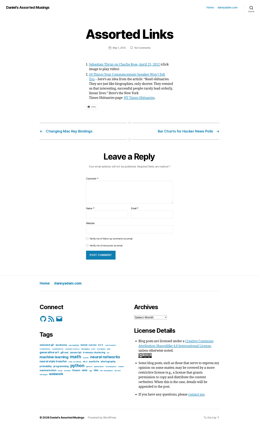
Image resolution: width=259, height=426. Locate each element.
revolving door (110, 367)
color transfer (110, 345)
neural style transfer (53, 361)
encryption (101, 349)
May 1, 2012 (119, 47)
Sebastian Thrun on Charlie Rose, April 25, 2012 (124, 64)
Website (90, 223)
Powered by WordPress (102, 417)
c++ (100, 345)
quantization (99, 367)
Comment (92, 178)
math (75, 356)
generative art (49, 352)
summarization (48, 370)
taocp (60, 371)
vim (96, 370)
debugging (85, 349)
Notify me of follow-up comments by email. (111, 238)
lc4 (108, 353)
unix (84, 370)
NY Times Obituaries (139, 98)
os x (85, 361)
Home (210, 7)
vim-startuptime (106, 371)
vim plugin (43, 375)
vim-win (117, 371)
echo (93, 349)
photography (108, 361)
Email (134, 208)
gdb (108, 349)
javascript (75, 352)
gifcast (64, 352)
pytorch (89, 367)
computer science (72, 349)
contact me (196, 395)
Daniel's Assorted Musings (27, 7)
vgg (90, 371)
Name (90, 208)
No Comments (142, 47)
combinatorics (58, 349)
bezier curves (89, 345)
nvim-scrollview (74, 362)
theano (76, 370)
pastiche (94, 361)
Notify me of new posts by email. (106, 245)
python (77, 365)
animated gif (47, 345)
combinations (45, 349)
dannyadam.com (227, 7)
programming (61, 366)
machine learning (54, 357)
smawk (121, 367)
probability (46, 366)
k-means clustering (94, 352)
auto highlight (73, 345)
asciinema (61, 345)
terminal (67, 371)
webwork (56, 374)
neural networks (105, 356)
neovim (85, 358)
